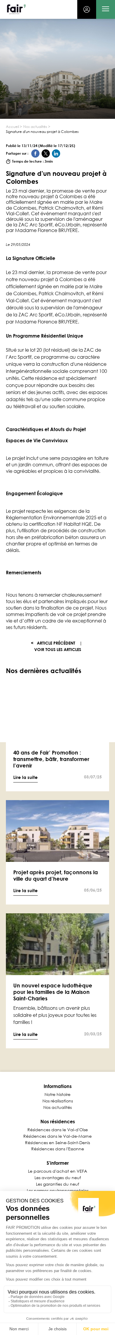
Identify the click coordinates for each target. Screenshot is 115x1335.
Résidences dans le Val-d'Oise (57, 1129)
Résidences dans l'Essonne (57, 1149)
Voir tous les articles (57, 649)
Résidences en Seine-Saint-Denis (57, 1142)
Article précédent (53, 643)
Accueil (12, 127)
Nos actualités (35, 127)
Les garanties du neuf (57, 1184)
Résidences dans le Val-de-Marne (57, 1136)
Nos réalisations (57, 1101)
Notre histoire (57, 1094)
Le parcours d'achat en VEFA (57, 1171)
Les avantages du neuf (57, 1177)
